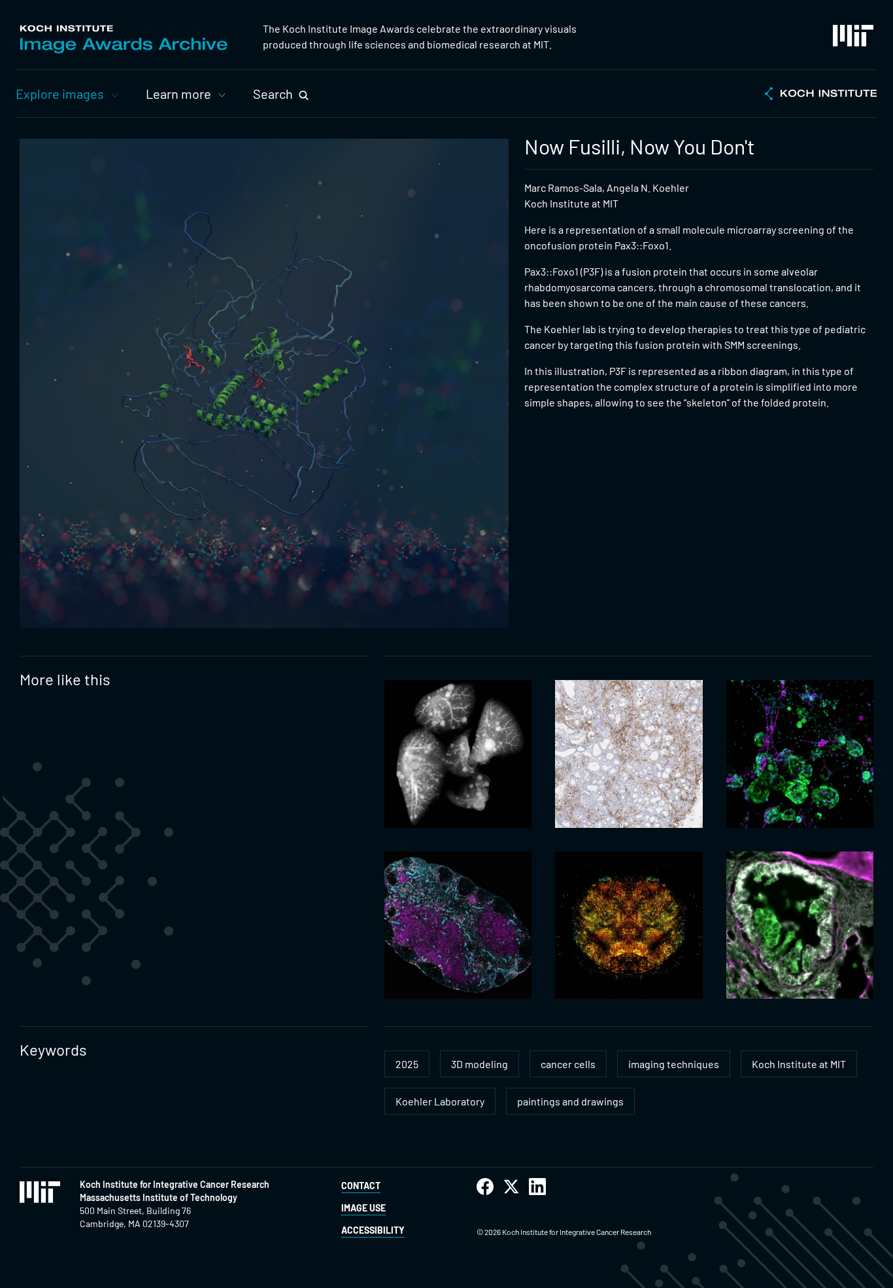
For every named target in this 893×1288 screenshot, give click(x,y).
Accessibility (373, 1230)
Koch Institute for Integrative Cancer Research (174, 1184)
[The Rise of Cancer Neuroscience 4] (799, 753)
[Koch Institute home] (821, 95)
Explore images (60, 93)
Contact (360, 1185)
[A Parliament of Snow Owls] (628, 753)
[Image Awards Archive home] (123, 39)
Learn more (178, 93)
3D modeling (479, 1064)
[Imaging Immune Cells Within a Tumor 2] (457, 925)
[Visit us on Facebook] (485, 1187)
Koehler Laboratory (440, 1101)
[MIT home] (853, 35)
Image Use (363, 1207)
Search (273, 93)
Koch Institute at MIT (799, 1064)
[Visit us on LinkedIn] (537, 1187)
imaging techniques (673, 1064)
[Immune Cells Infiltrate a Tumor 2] (628, 925)
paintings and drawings (570, 1101)
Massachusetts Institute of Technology (158, 1197)
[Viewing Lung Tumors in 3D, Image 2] (457, 753)
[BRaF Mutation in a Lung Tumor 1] (799, 925)
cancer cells (568, 1064)
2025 (407, 1064)
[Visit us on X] (511, 1187)
